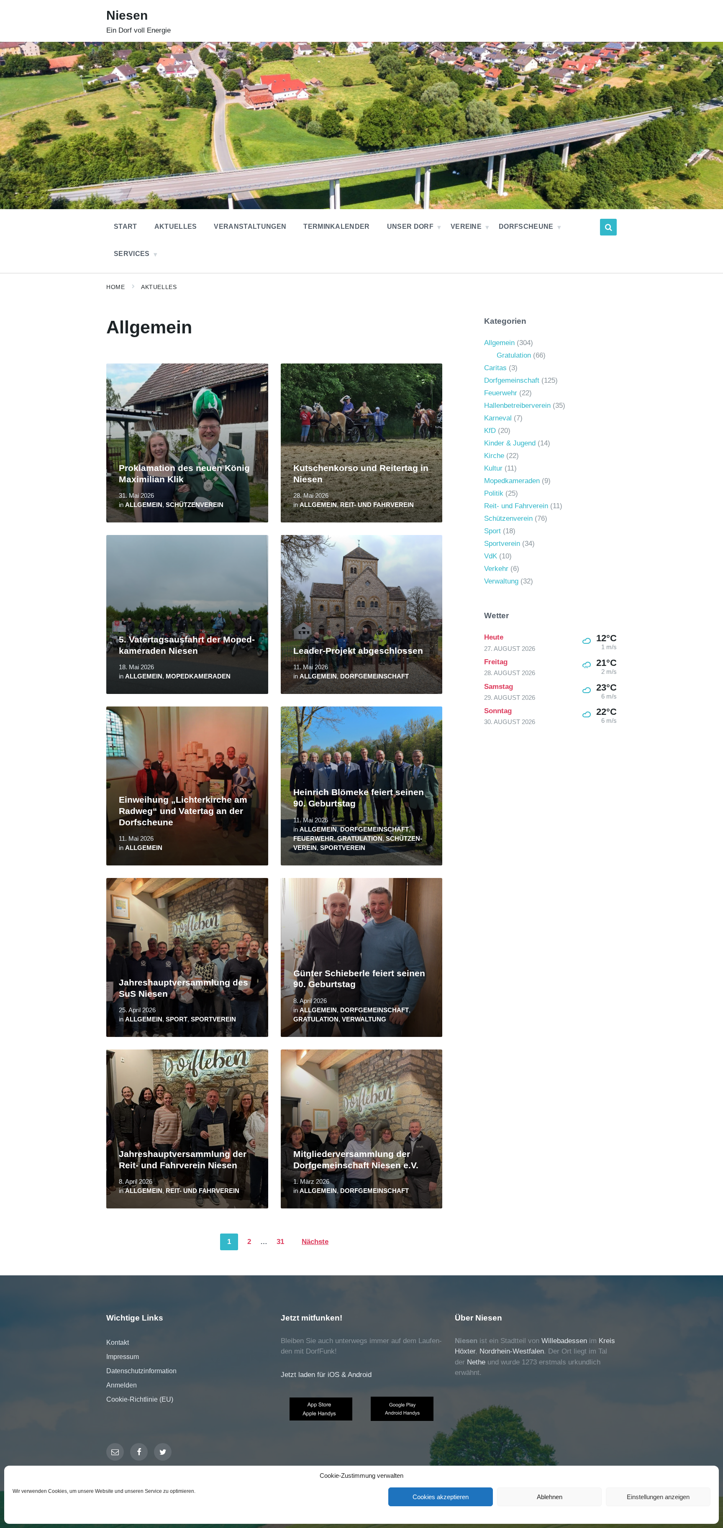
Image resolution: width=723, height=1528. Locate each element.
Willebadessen (564, 1341)
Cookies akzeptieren (441, 1496)
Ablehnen (549, 1496)
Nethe (476, 1362)
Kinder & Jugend (510, 443)
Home (115, 287)
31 (280, 1242)
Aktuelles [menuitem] (175, 226)
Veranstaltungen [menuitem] (250, 226)
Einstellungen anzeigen (658, 1496)
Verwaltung (364, 1019)
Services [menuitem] (132, 253)
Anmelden (121, 1385)
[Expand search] (608, 227)
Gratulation (359, 838)
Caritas (495, 368)
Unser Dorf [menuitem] (410, 226)
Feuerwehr (313, 838)
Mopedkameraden (198, 676)
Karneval (498, 418)
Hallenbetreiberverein (517, 406)
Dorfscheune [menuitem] (526, 226)
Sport (176, 1019)
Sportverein (342, 848)
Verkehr (496, 569)
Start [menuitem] (125, 226)
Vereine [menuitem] (466, 226)
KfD (490, 431)
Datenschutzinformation (141, 1370)
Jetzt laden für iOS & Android (326, 1375)
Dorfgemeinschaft (374, 676)
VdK (490, 556)
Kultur (493, 468)
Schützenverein (194, 505)
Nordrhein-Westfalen (511, 1351)
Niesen (127, 15)
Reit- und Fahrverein (377, 505)
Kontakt (117, 1342)
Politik (493, 493)
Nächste (315, 1242)
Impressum (122, 1356)
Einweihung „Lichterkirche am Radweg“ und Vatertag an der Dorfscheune (183, 811)
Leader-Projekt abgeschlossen (358, 651)
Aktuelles (159, 287)
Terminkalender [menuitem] (336, 226)
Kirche (494, 456)
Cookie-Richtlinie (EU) (139, 1399)
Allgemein (143, 505)
